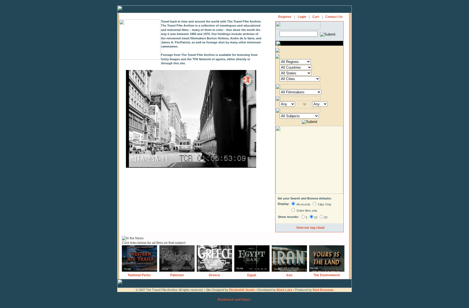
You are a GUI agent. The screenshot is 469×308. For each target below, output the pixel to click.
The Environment (326, 275)
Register (284, 17)
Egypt (251, 275)
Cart (315, 17)
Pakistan (177, 275)
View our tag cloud (310, 228)
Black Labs (285, 289)
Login (302, 17)
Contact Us (334, 17)
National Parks (139, 275)
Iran (289, 275)
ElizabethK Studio (242, 289)
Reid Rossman (323, 289)
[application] (191, 119)
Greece (214, 275)
